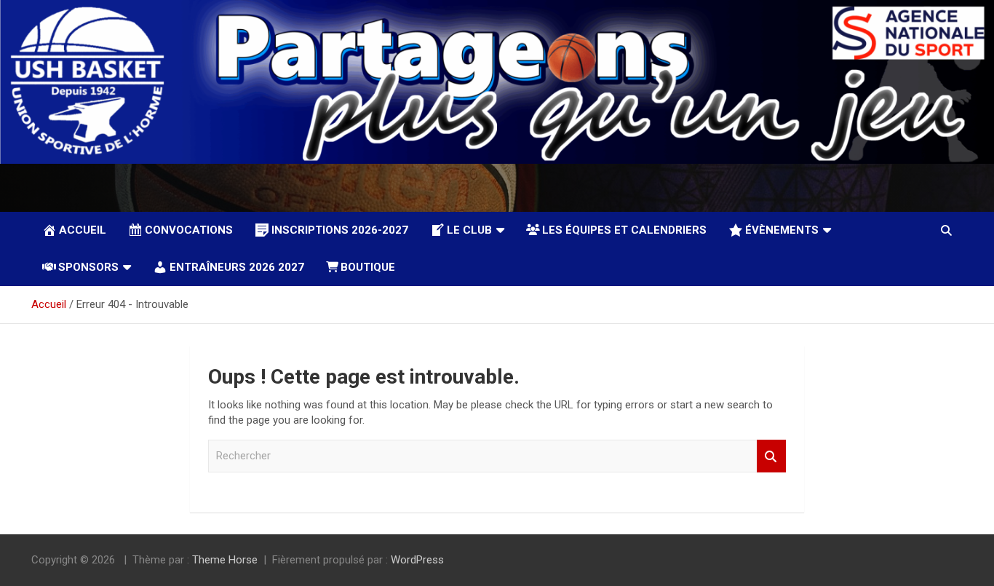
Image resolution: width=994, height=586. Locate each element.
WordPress (417, 559)
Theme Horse (225, 559)
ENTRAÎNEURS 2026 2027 (237, 267)
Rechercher (771, 456)
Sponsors (88, 267)
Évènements (782, 230)
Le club (469, 230)
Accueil (82, 230)
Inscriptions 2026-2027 (339, 230)
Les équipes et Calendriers (624, 230)
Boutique (368, 267)
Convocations (189, 230)
